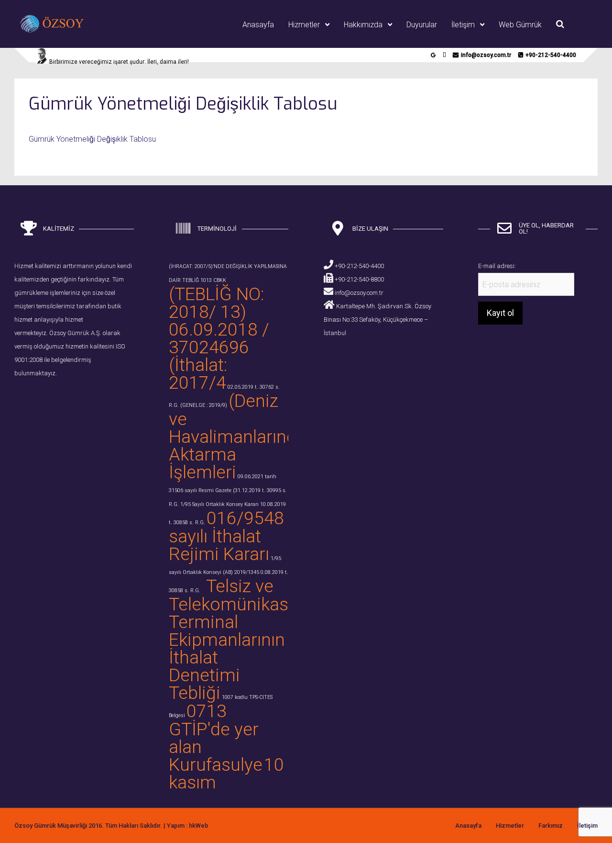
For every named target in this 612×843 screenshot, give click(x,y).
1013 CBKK (213, 280)
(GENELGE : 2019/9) (203, 405)
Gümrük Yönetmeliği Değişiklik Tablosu (92, 139)
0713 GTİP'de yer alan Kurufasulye (215, 737)
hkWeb (198, 825)
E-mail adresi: (497, 266)
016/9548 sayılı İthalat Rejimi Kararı (226, 535)
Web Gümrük (520, 24)
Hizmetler (304, 24)
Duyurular (421, 24)
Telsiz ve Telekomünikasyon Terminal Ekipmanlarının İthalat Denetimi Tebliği (243, 639)
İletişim (463, 24)
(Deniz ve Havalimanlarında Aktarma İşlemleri (237, 436)
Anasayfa (258, 24)
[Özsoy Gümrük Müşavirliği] (63, 32)
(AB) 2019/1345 (241, 572)
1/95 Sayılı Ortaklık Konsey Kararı (219, 504)
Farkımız (550, 825)
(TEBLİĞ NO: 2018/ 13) (216, 302)
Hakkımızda (363, 24)
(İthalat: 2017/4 (198, 373)
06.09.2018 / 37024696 (219, 338)
